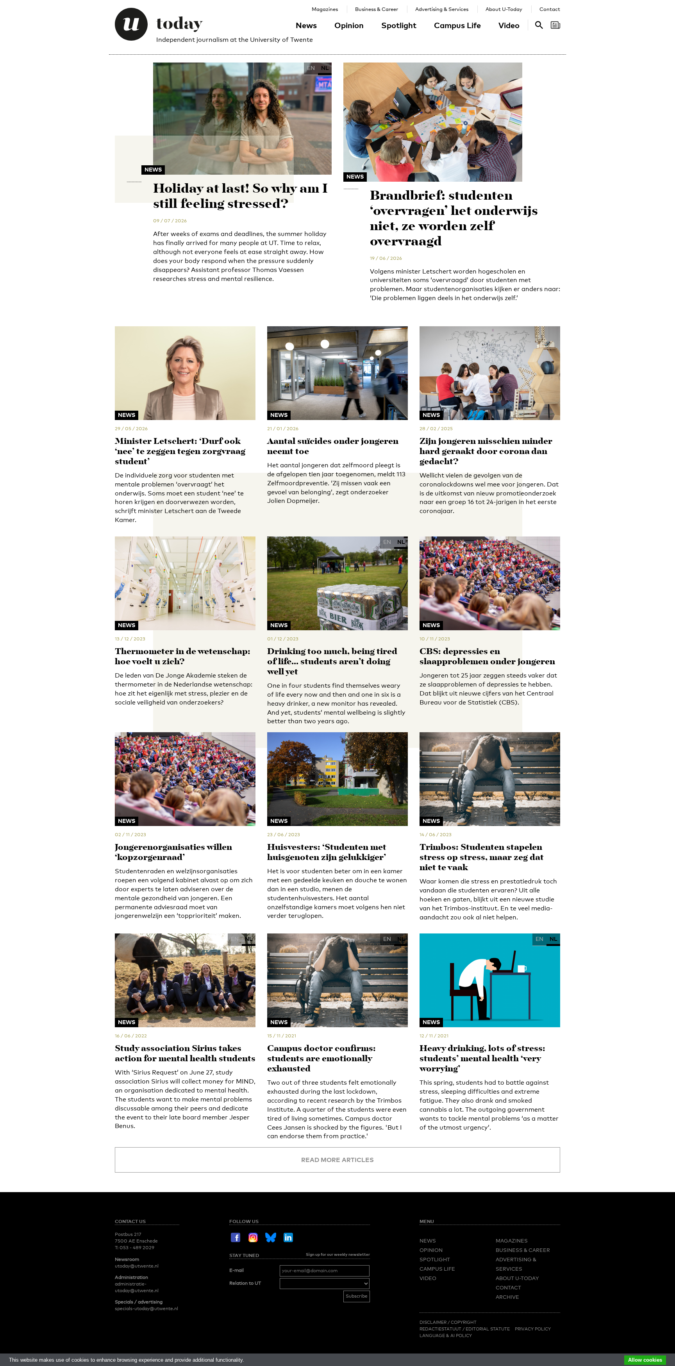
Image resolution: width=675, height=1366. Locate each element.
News (306, 25)
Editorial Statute (488, 1329)
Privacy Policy (533, 1329)
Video (509, 25)
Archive (507, 1297)
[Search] (555, 25)
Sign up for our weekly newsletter (338, 1254)
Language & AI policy (446, 1335)
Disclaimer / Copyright (448, 1322)
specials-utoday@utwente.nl (146, 1308)
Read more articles (337, 1160)
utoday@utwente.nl (137, 1266)
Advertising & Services (441, 9)
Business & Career (376, 9)
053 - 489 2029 (137, 1247)
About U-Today (504, 9)
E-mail (236, 1270)
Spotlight (398, 25)
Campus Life (457, 25)
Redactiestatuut (441, 1329)
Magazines (325, 9)
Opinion (349, 25)
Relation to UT (245, 1283)
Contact (549, 9)
